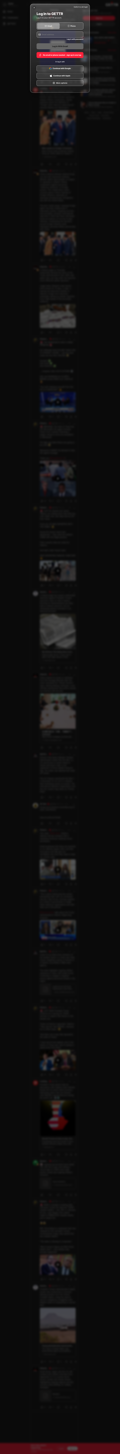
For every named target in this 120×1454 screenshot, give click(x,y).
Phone (73, 26)
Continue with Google (62, 68)
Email (50, 26)
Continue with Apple (61, 76)
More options (61, 83)
